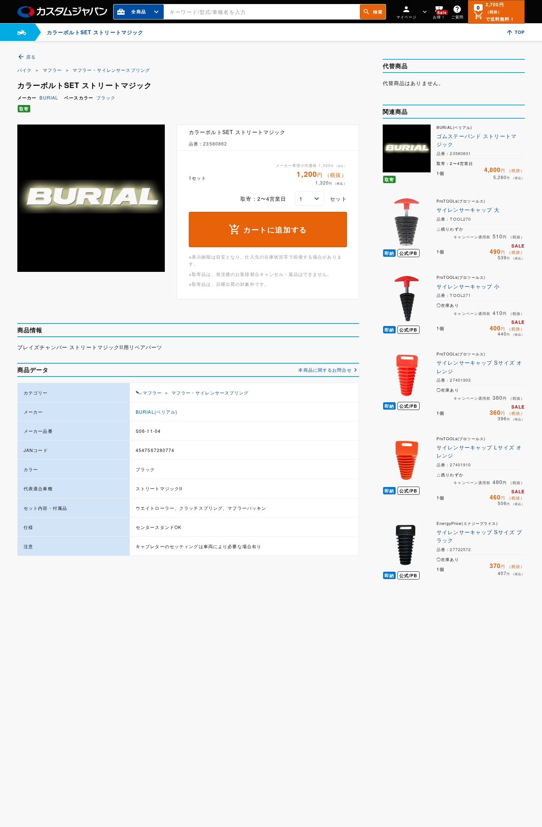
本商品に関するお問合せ (324, 370)
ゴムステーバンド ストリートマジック (477, 140)
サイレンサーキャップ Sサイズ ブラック (479, 536)
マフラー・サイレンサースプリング (111, 70)
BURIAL (48, 97)
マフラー (52, 70)
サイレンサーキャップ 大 (468, 209)
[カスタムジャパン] (62, 12)
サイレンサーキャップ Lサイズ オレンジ (479, 451)
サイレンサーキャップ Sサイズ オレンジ (479, 366)
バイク (24, 70)
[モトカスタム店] (21, 32)
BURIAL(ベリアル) (156, 412)
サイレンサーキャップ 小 (468, 286)
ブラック (105, 97)
